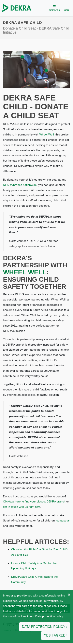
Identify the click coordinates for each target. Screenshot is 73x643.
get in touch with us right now (21, 506)
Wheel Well (46, 134)
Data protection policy (49, 616)
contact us (63, 520)
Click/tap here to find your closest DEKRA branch (34, 501)
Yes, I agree (55, 635)
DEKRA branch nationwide (20, 184)
